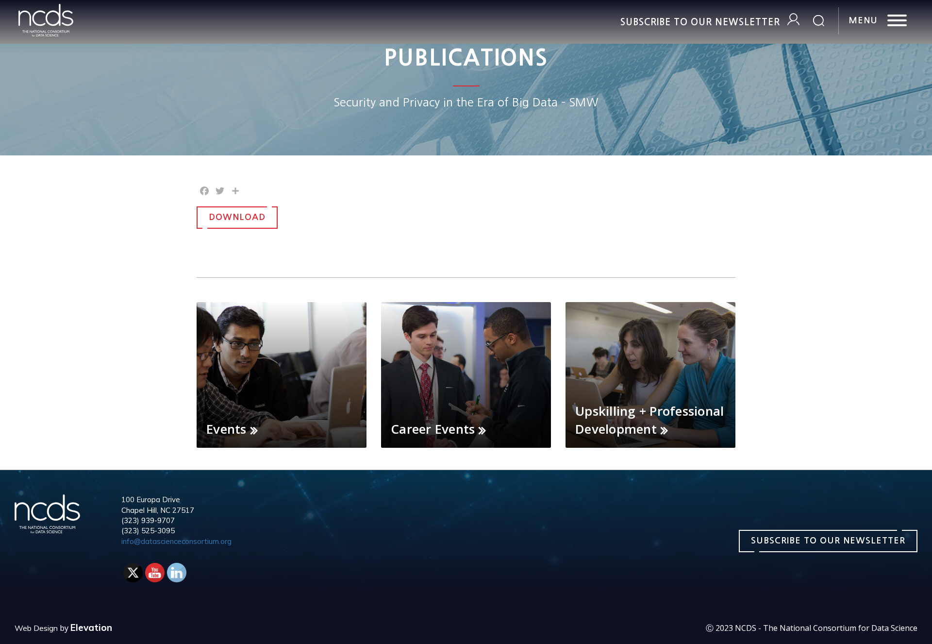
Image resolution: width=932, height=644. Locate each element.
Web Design (36, 628)
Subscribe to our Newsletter (700, 22)
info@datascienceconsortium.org (176, 541)
